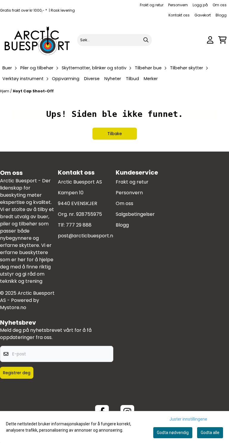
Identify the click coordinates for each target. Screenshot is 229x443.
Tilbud (132, 79)
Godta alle (210, 432)
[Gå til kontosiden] (210, 40)
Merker (151, 79)
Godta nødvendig (173, 432)
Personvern (178, 4)
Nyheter (112, 79)
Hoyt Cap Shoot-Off (33, 91)
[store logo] (37, 39)
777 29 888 (79, 225)
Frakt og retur (151, 4)
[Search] (146, 40)
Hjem (5, 91)
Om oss (220, 4)
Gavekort (202, 15)
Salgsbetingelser (135, 214)
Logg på (200, 4)
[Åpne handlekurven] (222, 40)
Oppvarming (65, 79)
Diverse (92, 79)
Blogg (221, 15)
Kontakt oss (179, 15)
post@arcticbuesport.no (87, 235)
